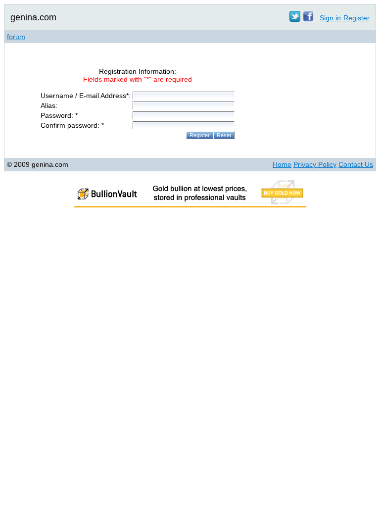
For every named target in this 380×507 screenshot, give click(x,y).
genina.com (33, 17)
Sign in (330, 18)
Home (282, 164)
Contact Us (355, 164)
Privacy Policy (314, 164)
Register (356, 18)
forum (16, 37)
